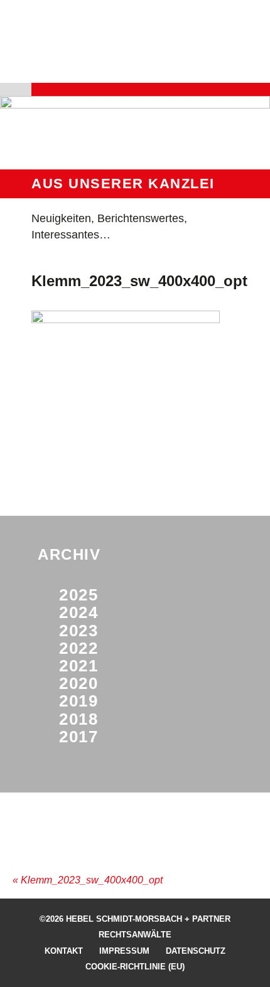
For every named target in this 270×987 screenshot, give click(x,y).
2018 (78, 719)
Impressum (124, 951)
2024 (78, 612)
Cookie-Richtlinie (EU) (135, 966)
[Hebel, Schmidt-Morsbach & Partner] (126, 54)
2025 (78, 594)
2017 (78, 736)
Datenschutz (195, 951)
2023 (78, 630)
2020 (78, 683)
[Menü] (42, 89)
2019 (78, 700)
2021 (78, 665)
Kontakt (64, 951)
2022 (78, 648)
